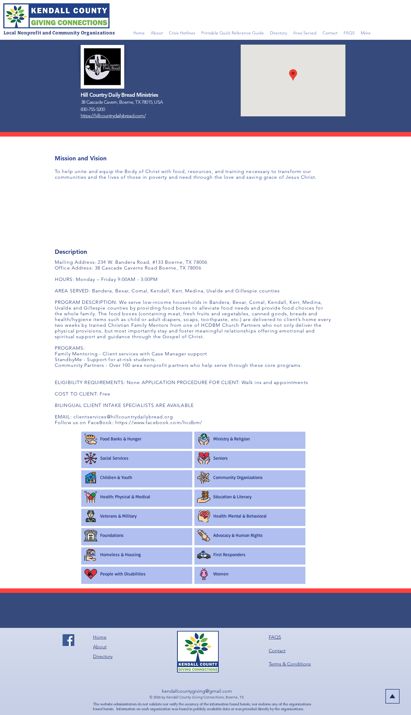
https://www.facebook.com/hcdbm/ (158, 422)
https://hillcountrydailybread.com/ (113, 115)
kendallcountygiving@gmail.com (197, 691)
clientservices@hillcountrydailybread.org (123, 417)
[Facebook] (68, 640)
